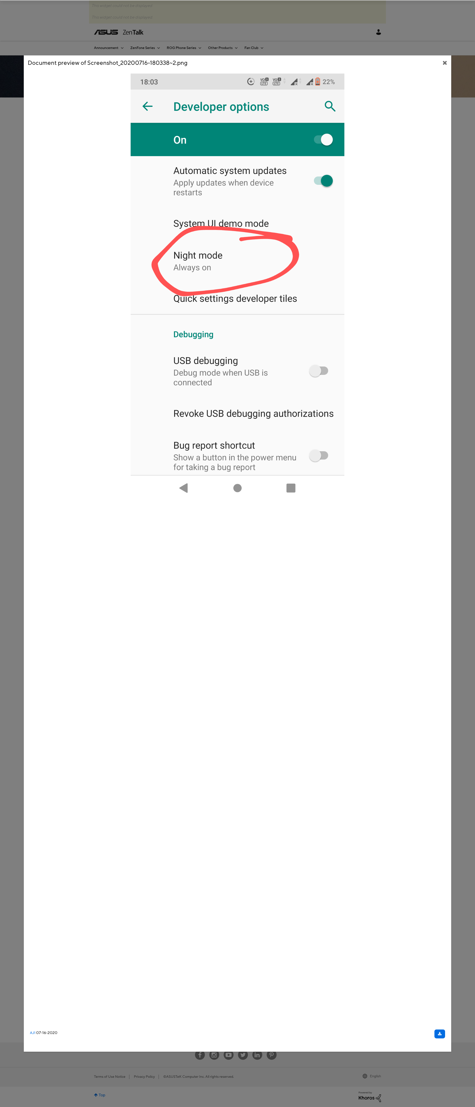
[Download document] (439, 1034)
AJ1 (32, 1033)
